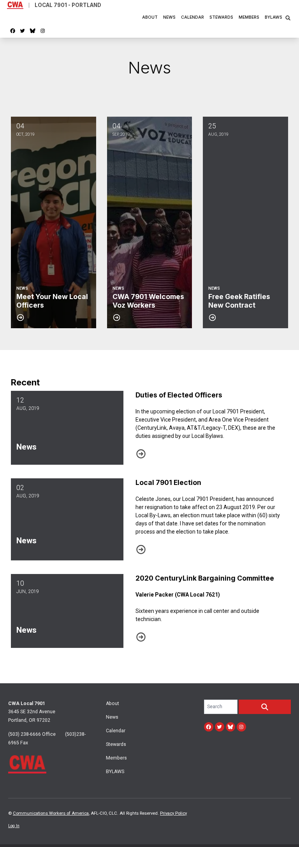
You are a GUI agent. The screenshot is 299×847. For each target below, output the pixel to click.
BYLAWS (273, 17)
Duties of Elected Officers (178, 395)
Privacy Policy (173, 813)
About (150, 17)
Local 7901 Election (168, 482)
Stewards (221, 17)
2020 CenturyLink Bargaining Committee (204, 578)
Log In (13, 825)
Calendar (192, 17)
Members (249, 17)
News (169, 17)
